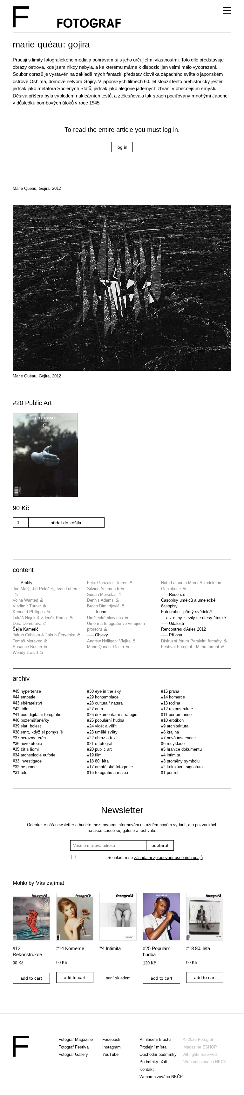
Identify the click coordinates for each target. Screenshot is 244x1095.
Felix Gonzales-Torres (107, 582)
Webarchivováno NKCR (205, 1061)
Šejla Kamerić (25, 629)
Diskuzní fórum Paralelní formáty (191, 641)
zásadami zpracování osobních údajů (168, 857)
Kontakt (146, 1069)
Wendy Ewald (25, 652)
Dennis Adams (100, 600)
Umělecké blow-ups (105, 617)
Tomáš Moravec (27, 641)
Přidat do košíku (67, 522)
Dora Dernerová (27, 623)
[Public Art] (122, 456)
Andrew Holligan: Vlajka (109, 641)
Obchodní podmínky (158, 1054)
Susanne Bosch (27, 646)
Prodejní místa (152, 1047)
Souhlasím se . (155, 857)
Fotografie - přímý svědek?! (186, 611)
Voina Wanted (25, 600)
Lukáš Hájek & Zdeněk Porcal (40, 617)
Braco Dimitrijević (103, 606)
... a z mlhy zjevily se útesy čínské (193, 617)
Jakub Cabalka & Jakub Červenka (44, 635)
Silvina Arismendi (103, 588)
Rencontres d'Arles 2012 (183, 629)
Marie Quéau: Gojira (105, 646)
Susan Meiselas (102, 594)
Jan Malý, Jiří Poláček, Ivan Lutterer (46, 588)
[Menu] (227, 10)
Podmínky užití (153, 1061)
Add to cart (31, 978)
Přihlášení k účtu (155, 1039)
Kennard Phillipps (29, 611)
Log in (122, 147)
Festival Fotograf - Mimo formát (190, 646)
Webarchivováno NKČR (161, 1076)
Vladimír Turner (27, 606)
